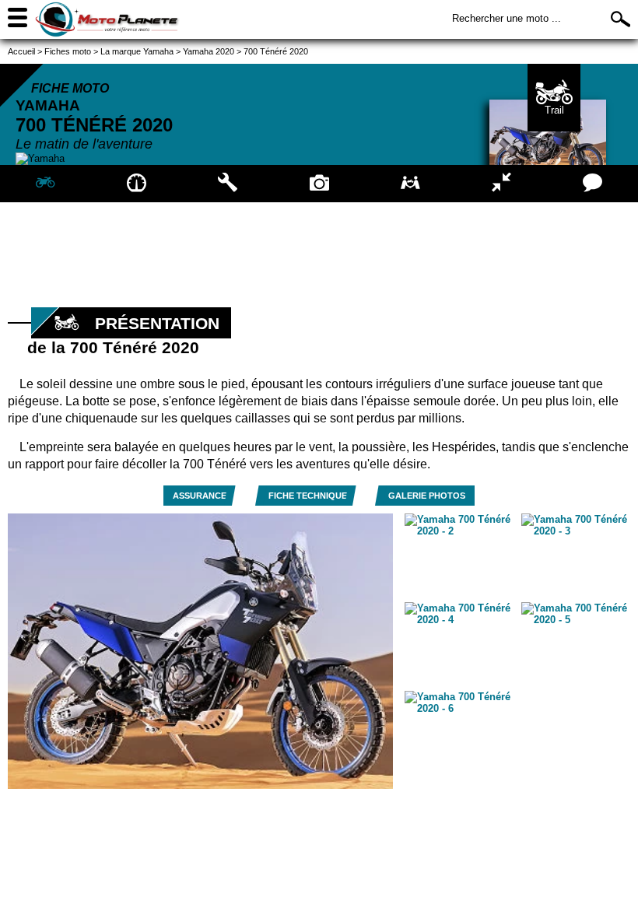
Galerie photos (426, 495)
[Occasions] (410, 183)
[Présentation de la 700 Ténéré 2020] (45, 183)
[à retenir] (136, 183)
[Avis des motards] (592, 183)
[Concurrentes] (501, 183)
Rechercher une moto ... (506, 18)
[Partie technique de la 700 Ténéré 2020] (227, 183)
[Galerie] (318, 183)
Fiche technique (307, 495)
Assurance (199, 495)
